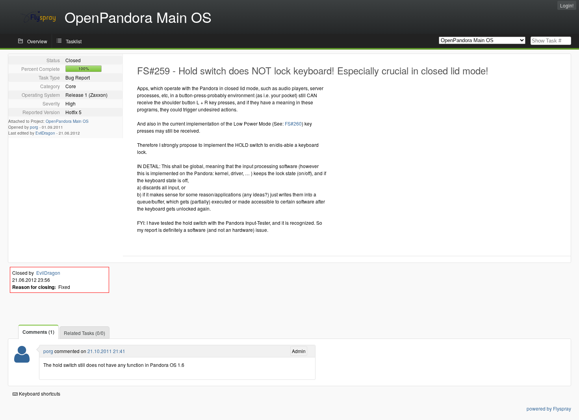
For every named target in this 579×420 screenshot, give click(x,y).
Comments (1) (38, 331)
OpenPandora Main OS (67, 121)
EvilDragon (45, 133)
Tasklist (74, 41)
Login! (566, 5)
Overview (37, 41)
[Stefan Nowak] (22, 359)
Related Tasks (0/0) (84, 332)
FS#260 (293, 123)
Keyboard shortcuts (39, 393)
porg (34, 127)
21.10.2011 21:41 (106, 351)
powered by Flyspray (549, 408)
